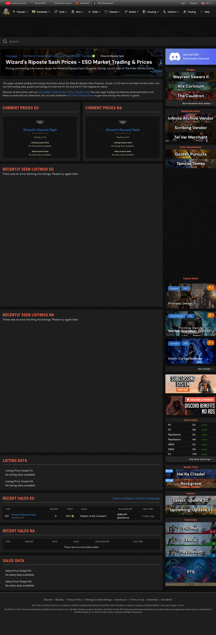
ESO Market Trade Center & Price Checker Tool (63, 92)
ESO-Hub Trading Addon (80, 95)
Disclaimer (166, 599)
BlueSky (60, 599)
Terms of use (137, 599)
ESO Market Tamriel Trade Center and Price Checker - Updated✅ (59, 55)
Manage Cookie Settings (98, 599)
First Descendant (106, 3)
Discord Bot (40, 3)
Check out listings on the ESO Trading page (136, 498)
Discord (48, 599)
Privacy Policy (74, 599)
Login (183, 3)
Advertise (152, 599)
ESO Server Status (62, 3)
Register (193, 3)
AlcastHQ (84, 3)
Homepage (12, 55)
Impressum (121, 599)
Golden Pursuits (16, 3)
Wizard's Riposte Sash (40, 130)
